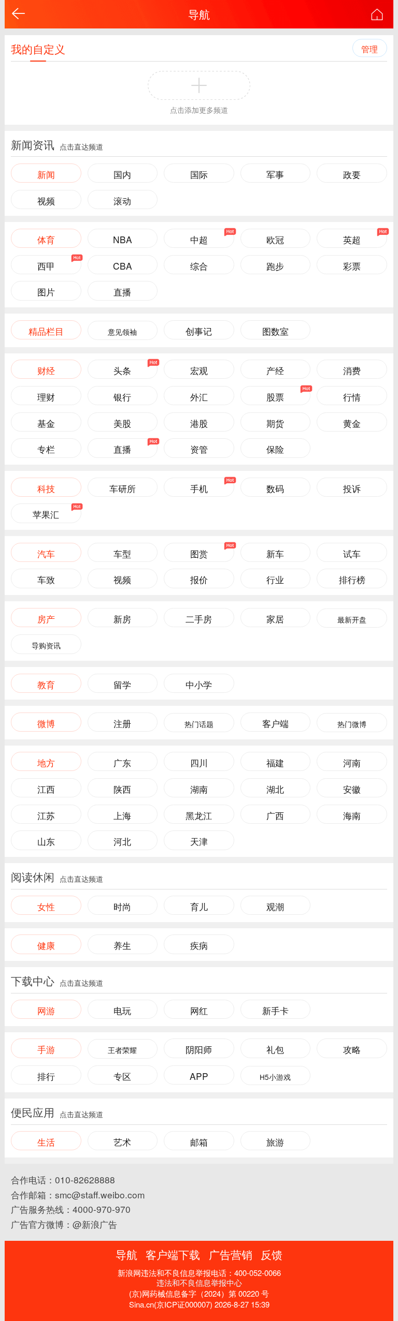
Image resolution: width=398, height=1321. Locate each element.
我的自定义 (38, 48)
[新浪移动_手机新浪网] (377, 14)
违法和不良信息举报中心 (199, 1282)
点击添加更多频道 (199, 110)
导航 (199, 14)
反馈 (271, 1254)
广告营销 (230, 1254)
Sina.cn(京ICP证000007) (170, 1304)
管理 (369, 49)
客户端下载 (173, 1254)
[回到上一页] (18, 14)
